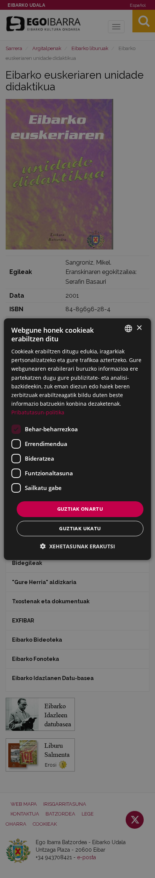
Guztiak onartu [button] (80, 508)
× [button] (139, 328)
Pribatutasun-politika (37, 412)
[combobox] (128, 328)
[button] (77, 546)
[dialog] (77, 439)
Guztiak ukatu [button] (80, 528)
